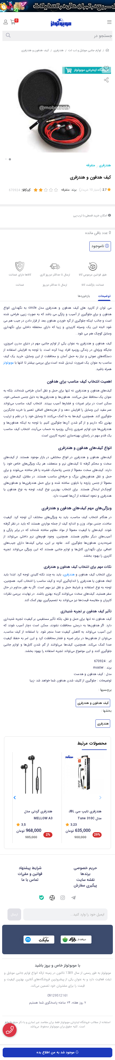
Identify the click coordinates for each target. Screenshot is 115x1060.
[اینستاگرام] (63, 898)
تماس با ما (30, 880)
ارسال (14, 914)
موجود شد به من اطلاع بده (56, 1052)
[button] (14, 798)
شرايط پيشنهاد (30, 868)
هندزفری (58, 50)
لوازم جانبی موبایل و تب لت (84, 50)
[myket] (39, 939)
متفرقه (90, 165)
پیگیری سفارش (85, 885)
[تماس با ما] (10, 1030)
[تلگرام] (73, 898)
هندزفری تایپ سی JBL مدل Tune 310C (85, 815)
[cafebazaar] (76, 939)
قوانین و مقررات (30, 874)
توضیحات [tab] (104, 296)
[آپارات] (52, 898)
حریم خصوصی (85, 868)
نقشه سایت (85, 880)
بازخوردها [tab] (84, 296)
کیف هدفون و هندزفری (93, 703)
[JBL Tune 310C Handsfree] (83, 773)
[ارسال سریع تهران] (57, 6)
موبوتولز (8, 362)
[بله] (41, 898)
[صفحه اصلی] (107, 50)
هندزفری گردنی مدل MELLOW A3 (38, 815)
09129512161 (57, 995)
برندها (85, 874)
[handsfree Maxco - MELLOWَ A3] (34, 773)
